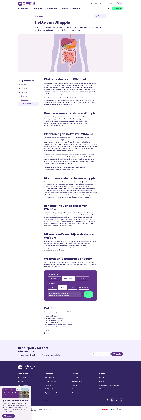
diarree (88, 142)
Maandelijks (69, 278)
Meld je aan (8, 416)
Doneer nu (88, 294)
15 (73, 287)
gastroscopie (69, 186)
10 (63, 287)
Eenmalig (54, 278)
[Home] (35, 16)
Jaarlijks (82, 278)
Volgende (117, 354)
